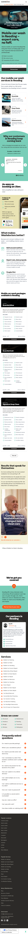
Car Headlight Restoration (10, 704)
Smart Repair (7, 685)
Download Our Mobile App (7, 895)
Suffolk (2, 845)
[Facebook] (2, 920)
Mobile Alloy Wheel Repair (10, 671)
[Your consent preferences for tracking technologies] (25, 931)
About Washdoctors (6, 888)
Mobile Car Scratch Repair (10, 668)
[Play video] (14, 512)
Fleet (2, 874)
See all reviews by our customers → (11, 540)
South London (4, 825)
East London (4, 828)
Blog (2, 890)
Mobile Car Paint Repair (9, 690)
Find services (14, 69)
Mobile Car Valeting (8, 660)
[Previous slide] (2, 537)
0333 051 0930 (9, 4)
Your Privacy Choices (11, 930)
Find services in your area (12, 607)
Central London (4, 820)
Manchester (4, 832)
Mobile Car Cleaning (8, 682)
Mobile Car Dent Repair (9, 687)
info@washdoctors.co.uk (7, 914)
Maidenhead (19, 718)
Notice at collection (7, 932)
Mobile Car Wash (7, 662)
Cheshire (3, 842)
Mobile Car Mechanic (9, 679)
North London (4, 823)
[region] (14, 164)
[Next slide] (5, 537)
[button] (2, 165)
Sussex (2, 847)
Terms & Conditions (5, 905)
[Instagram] (4, 920)
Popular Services (6, 857)
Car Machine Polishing (9, 701)
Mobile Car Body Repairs (10, 673)
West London (4, 830)
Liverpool (3, 835)
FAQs (2, 903)
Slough (5, 724)
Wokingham (19, 727)
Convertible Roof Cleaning (10, 696)
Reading (18, 721)
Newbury (5, 721)
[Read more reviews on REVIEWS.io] (20, 175)
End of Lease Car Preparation (11, 707)
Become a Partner (5, 893)
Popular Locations (6, 818)
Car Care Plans (4, 871)
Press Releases (4, 898)
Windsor (5, 727)
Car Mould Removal (8, 693)
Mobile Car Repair (8, 676)
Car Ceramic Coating (9, 698)
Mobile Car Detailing (8, 665)
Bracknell (5, 718)
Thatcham (19, 724)
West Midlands (4, 850)
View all (14, 455)
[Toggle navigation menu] (26, 2)
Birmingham (4, 840)
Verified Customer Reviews (7, 900)
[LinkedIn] (7, 920)
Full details (14, 339)
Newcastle (3, 837)
